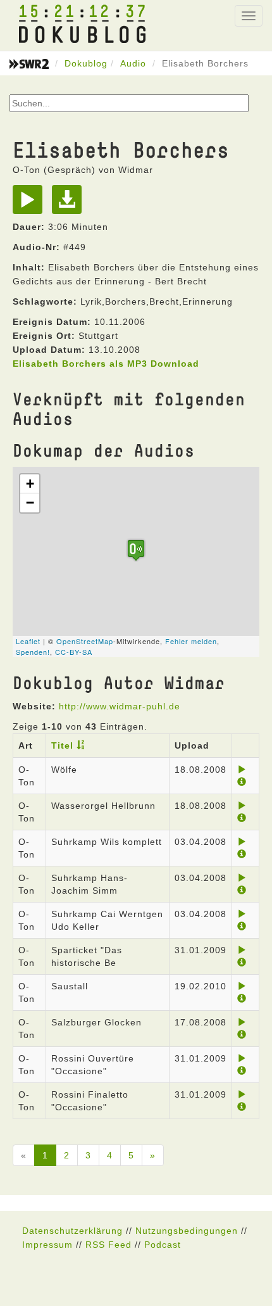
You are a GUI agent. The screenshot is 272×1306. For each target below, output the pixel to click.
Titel (62, 745)
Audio (133, 63)
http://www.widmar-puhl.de (119, 706)
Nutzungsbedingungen (186, 1231)
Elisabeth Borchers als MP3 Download (106, 363)
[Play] (31, 204)
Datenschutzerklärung (72, 1231)
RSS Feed (108, 1244)
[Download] (70, 204)
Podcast (162, 1244)
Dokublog (86, 63)
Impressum (47, 1244)
